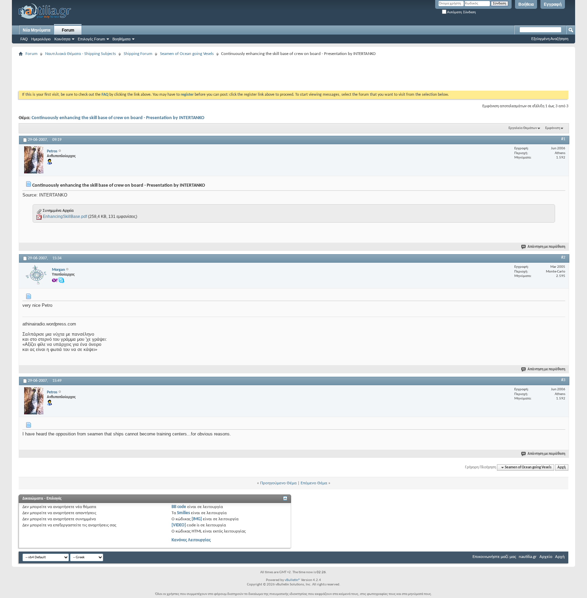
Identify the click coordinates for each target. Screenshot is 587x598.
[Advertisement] (142, 73)
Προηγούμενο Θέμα (278, 483)
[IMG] (197, 519)
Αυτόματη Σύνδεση (461, 12)
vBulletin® (292, 580)
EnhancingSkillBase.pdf (65, 216)
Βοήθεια (526, 4)
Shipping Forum (138, 54)
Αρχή (561, 467)
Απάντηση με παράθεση (546, 247)
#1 (563, 139)
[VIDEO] (179, 525)
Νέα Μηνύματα (36, 30)
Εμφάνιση (552, 128)
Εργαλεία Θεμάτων (523, 128)
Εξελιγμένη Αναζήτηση (549, 39)
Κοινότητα (62, 39)
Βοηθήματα (121, 39)
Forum (68, 30)
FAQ (24, 39)
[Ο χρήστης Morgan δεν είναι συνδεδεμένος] (36, 275)
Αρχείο (545, 557)
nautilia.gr (528, 557)
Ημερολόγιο (41, 39)
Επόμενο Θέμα (314, 483)
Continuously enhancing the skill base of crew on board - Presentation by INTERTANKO (118, 117)
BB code (179, 507)
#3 (563, 380)
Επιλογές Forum (91, 39)
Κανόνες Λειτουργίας (191, 540)
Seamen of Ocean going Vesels (187, 54)
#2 (563, 258)
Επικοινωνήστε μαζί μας (494, 557)
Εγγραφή (553, 4)
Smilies (183, 513)
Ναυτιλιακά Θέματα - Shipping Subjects (80, 54)
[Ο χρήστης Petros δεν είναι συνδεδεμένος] (33, 159)
